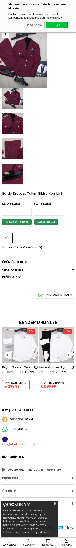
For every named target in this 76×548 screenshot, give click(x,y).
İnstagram (35, 469)
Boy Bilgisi (42, 204)
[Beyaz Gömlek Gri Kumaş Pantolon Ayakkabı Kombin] (20, 345)
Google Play (16, 469)
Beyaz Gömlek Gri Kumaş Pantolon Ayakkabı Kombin (17, 367)
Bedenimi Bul (46, 222)
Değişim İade (11, 277)
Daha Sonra (34, 25)
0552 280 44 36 (21, 429)
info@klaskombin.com (18, 444)
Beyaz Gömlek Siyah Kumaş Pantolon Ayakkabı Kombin (54, 367)
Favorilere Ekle (36, 367)
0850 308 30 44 (21, 419)
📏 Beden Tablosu (17, 222)
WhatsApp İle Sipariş (58, 294)
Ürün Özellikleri (15, 262)
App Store (54, 469)
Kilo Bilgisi (11, 204)
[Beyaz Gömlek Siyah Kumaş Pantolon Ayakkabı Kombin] (56, 345)
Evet (57, 25)
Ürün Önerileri (14, 269)
